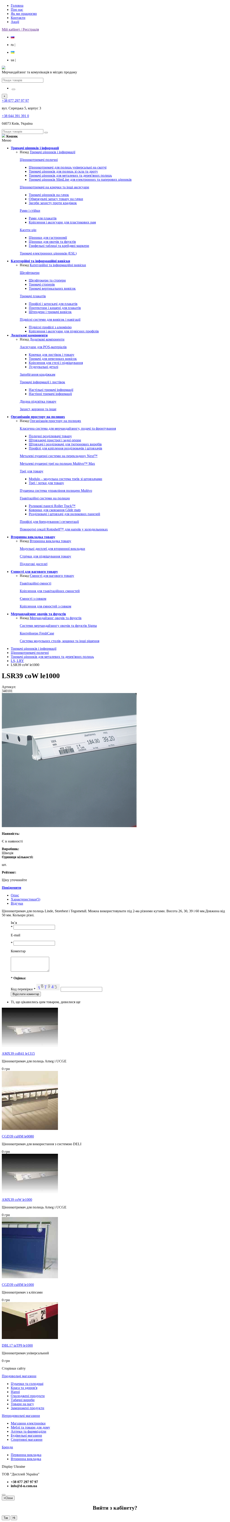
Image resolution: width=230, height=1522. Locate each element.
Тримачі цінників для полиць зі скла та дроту (63, 171)
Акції (15, 22)
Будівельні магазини (26, 1435)
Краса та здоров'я (24, 1388)
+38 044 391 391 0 (15, 116)
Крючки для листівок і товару (51, 355)
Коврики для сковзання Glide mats (55, 510)
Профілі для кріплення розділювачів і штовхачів (65, 448)
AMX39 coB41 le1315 (18, 1053)
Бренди (7, 1447)
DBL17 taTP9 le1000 (17, 1345)
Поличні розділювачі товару (50, 436)
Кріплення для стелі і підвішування (56, 363)
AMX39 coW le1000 (17, 1199)
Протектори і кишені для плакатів (55, 308)
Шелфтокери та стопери (47, 280)
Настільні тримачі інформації (51, 390)
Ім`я (14, 923)
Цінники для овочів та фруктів (52, 242)
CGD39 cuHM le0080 (18, 1136)
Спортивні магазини (26, 1439)
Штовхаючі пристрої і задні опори (55, 440)
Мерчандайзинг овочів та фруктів (56, 618)
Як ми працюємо (24, 14)
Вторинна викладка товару (50, 541)
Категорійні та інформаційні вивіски (58, 265)
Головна (17, 5)
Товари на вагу (22, 1404)
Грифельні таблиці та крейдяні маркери (59, 246)
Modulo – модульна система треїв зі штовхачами (65, 479)
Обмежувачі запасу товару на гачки (56, 199)
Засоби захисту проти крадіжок (53, 203)
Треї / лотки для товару (46, 483)
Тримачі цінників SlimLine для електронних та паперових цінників (80, 179)
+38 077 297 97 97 (15, 100)
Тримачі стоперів (42, 284)
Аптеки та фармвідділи (28, 1431)
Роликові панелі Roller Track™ (52, 506)
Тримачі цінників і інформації (52, 152)
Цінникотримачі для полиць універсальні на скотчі (67, 167)
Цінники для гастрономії (48, 237)
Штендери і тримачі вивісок (50, 312)
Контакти (18, 18)
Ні (14, 1518)
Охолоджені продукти (28, 1396)
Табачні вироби (23, 1400)
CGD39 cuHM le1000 (18, 1285)
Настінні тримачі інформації (50, 394)
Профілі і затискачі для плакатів (53, 304)
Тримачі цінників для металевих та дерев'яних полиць (70, 175)
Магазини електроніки (28, 1423)
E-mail (15, 935)
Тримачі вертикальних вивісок (52, 288)
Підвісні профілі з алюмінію (50, 327)
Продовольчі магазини (19, 1376)
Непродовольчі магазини (21, 1416)
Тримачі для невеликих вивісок (53, 359)
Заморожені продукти (27, 1408)
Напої (15, 1392)
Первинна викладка (26, 1455)
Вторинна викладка (26, 1459)
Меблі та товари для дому (30, 1427)
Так (6, 1518)
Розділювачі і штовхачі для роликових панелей (64, 514)
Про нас (17, 9)
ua (13, 60)
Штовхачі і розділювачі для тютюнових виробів (65, 444)
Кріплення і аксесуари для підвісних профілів (64, 331)
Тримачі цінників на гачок (49, 195)
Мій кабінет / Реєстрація (20, 29)
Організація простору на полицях (55, 421)
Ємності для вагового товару (52, 576)
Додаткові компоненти (47, 339)
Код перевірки (23, 989)
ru (13, 45)
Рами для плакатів (43, 218)
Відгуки (17, 903)
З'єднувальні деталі (43, 367)
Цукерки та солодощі (27, 1384)
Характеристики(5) (25, 899)
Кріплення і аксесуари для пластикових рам (62, 222)
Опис (15, 895)
